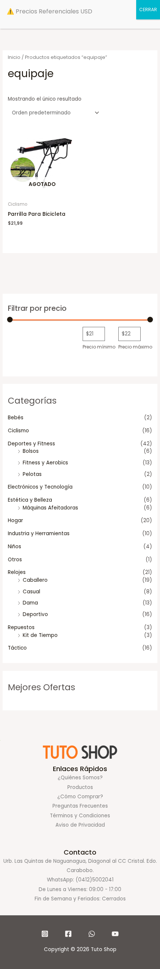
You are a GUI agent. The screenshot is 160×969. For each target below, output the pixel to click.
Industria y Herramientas (39, 533)
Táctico (17, 647)
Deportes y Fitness (31, 443)
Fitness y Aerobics (45, 462)
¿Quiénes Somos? (80, 777)
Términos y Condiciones (80, 815)
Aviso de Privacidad (80, 824)
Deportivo (35, 614)
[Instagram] (45, 934)
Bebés (15, 417)
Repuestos (21, 627)
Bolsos (31, 451)
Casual (31, 591)
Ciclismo (18, 430)
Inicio (14, 57)
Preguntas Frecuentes (80, 805)
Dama (30, 602)
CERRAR (148, 9)
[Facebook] (68, 934)
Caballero (35, 580)
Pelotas (32, 474)
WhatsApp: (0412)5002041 (80, 879)
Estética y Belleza (30, 500)
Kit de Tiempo (40, 635)
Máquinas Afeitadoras (50, 507)
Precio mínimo (99, 347)
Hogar (15, 520)
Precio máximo (135, 347)
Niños (14, 546)
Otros (15, 559)
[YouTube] (115, 934)
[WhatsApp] (91, 934)
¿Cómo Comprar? (80, 796)
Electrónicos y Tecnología (40, 486)
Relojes (17, 572)
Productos (80, 787)
